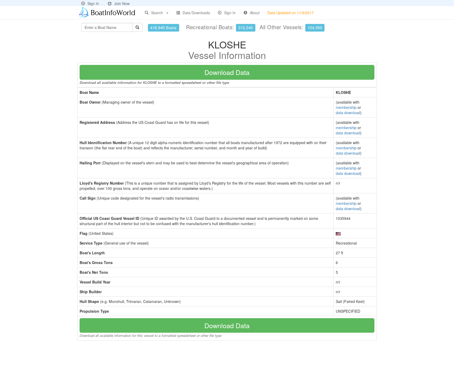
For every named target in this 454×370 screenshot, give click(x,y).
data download (348, 112)
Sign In (93, 3)
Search (157, 12)
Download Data (227, 72)
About (255, 12)
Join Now (122, 3)
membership (346, 107)
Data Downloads (196, 12)
